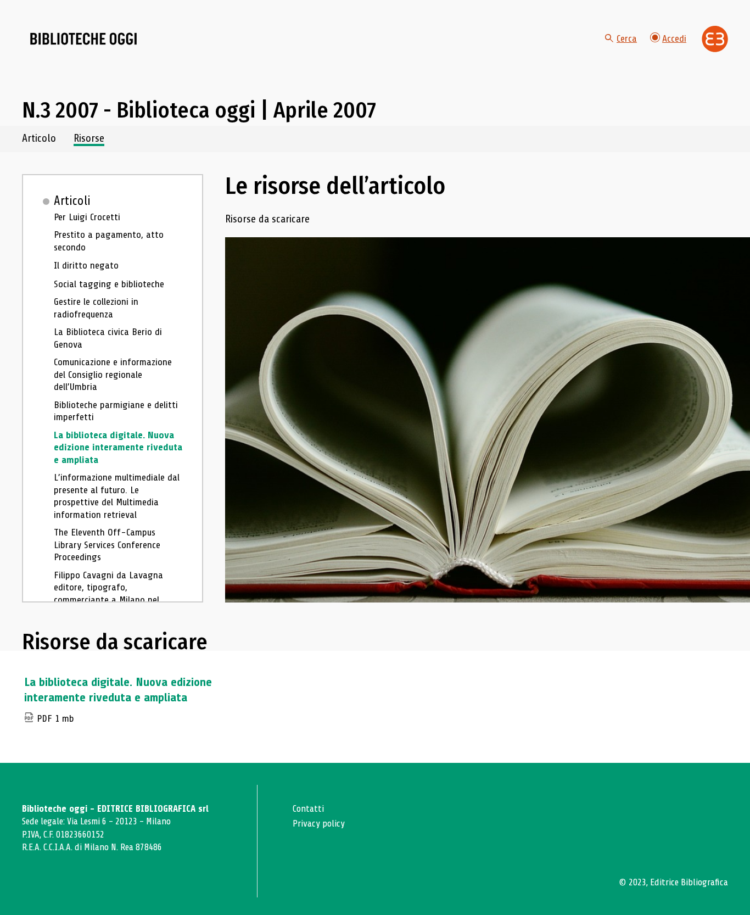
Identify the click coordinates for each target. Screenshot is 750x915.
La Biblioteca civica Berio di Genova (108, 338)
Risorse (89, 138)
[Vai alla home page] (83, 39)
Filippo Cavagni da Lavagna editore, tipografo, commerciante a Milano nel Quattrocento (108, 594)
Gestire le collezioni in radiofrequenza (96, 308)
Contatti (308, 809)
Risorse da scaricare (267, 219)
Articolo (39, 138)
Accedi (674, 38)
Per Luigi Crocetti (87, 216)
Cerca (627, 38)
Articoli (72, 201)
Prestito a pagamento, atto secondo (109, 241)
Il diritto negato (86, 265)
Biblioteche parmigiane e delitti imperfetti (116, 411)
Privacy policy (319, 823)
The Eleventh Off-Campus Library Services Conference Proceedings (107, 544)
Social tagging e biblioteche (109, 283)
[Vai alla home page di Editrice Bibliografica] (715, 39)
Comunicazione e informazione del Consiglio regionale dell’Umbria (113, 374)
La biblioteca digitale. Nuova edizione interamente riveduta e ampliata (118, 447)
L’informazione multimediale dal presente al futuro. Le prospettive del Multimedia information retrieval (117, 496)
